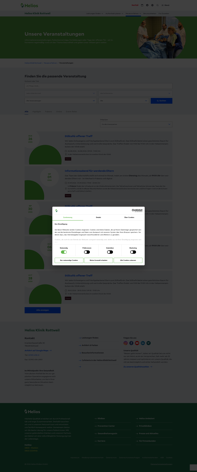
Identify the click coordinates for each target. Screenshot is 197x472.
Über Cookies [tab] (129, 217)
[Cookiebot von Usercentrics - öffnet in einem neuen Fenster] (133, 210)
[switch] (87, 252)
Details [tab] (98, 217)
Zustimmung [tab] (67, 217)
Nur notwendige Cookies (69, 260)
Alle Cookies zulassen (128, 260)
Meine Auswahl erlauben (98, 260)
